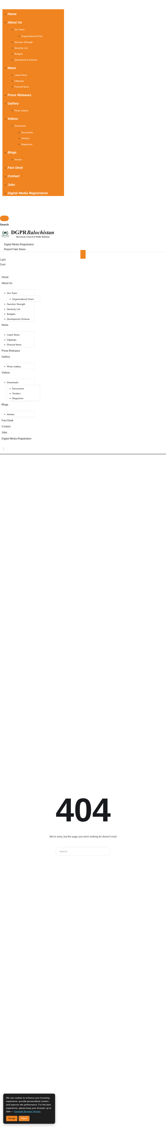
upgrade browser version (27, 1111)
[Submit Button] (4, 218)
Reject (24, 1118)
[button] (26, 3)
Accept (11, 1118)
